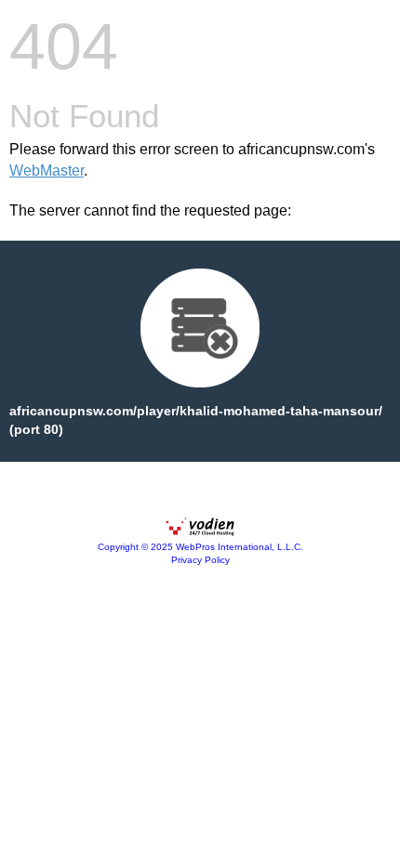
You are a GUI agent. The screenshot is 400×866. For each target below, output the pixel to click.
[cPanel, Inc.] (200, 531)
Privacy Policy (200, 560)
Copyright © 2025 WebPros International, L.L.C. (200, 547)
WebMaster (46, 170)
